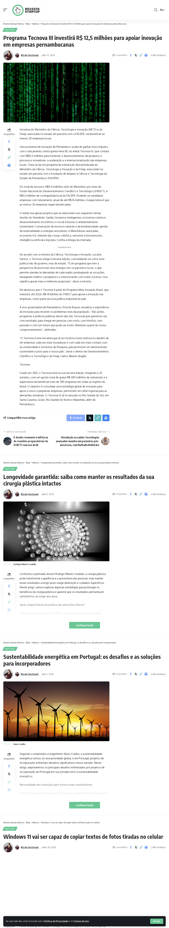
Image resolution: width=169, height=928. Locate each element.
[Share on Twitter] (135, 55)
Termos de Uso (81, 921)
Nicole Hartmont (30, 55)
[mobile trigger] (6, 10)
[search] (155, 10)
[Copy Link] (140, 55)
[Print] (146, 55)
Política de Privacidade (56, 921)
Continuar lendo (84, 625)
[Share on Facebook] (130, 55)
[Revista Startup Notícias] (27, 10)
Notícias (10, 30)
